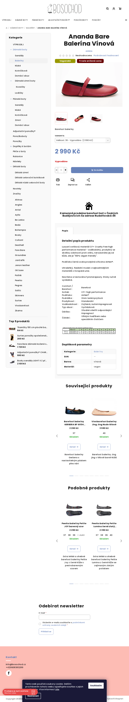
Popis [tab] (65, 230)
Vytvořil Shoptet (115, 698)
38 (69, 535)
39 (74, 535)
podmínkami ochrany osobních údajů (63, 623)
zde (56, 689)
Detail (73, 447)
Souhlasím (95, 685)
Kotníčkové (21, 70)
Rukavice (18, 156)
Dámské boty (20, 49)
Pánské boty (19, 99)
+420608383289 (14, 667)
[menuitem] (6, 20)
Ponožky (17, 141)
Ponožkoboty (20, 136)
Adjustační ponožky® (24, 131)
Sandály (19, 55)
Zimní (18, 120)
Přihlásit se (46, 631)
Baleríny (19, 60)
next (121, 436)
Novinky (17, 188)
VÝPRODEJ (18, 44)
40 (104, 433)
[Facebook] (9, 673)
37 (74, 433)
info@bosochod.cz (16, 664)
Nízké (18, 65)
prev (57, 436)
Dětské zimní (22, 172)
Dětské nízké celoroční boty (30, 182)
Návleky (17, 161)
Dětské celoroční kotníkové (29, 177)
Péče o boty (19, 151)
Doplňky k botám (22, 146)
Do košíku (98, 170)
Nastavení (32, 695)
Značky (17, 193)
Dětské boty (19, 166)
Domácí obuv (22, 75)
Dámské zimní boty (25, 80)
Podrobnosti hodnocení (106, 55)
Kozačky (20, 86)
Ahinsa (89, 51)
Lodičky (19, 92)
